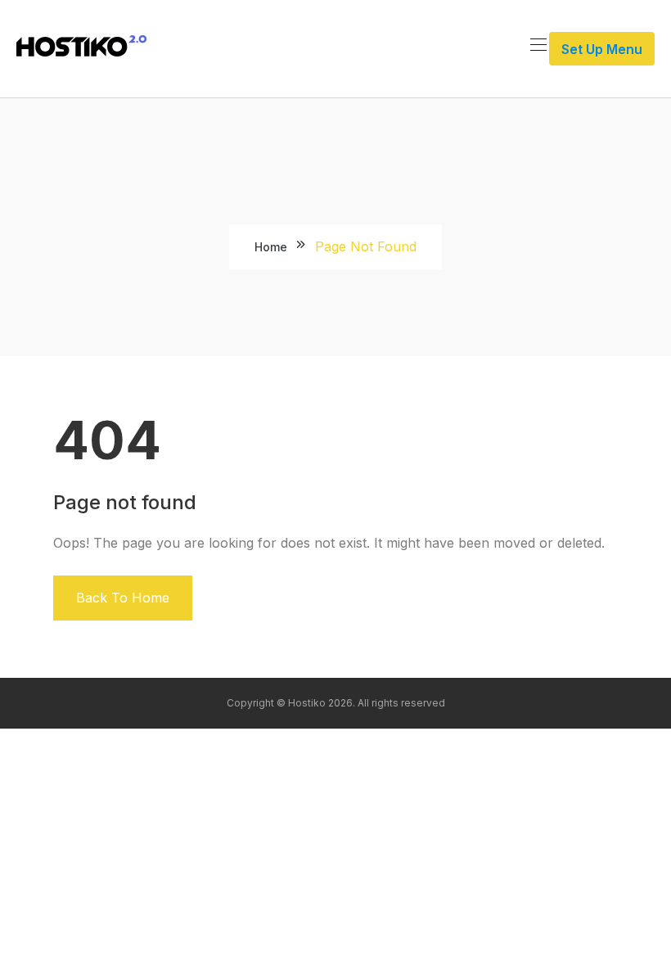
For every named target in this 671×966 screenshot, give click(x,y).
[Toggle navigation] (537, 44)
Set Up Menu (601, 49)
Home (270, 247)
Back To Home (122, 597)
